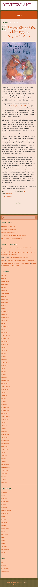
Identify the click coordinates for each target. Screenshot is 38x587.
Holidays (3, 519)
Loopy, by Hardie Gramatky (8, 232)
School (3, 540)
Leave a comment (7, 196)
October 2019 (4, 332)
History (3, 516)
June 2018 (4, 350)
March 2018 (4, 359)
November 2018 (5, 338)
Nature (3, 531)
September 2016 (5, 386)
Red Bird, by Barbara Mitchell (8, 229)
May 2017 (3, 371)
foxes (10, 193)
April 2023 (3, 305)
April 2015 (3, 428)
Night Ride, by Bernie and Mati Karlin (19, 257)
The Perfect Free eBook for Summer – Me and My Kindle (15, 263)
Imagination (4, 522)
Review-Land (17, 5)
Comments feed (5, 568)
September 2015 (5, 416)
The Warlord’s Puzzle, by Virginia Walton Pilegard (13, 235)
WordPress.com (17, 584)
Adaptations (4, 492)
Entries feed (4, 565)
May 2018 (3, 353)
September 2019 (5, 335)
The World (3, 546)
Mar (3, 27)
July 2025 (3, 287)
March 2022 (4, 314)
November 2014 (5, 443)
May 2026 (3, 275)
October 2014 (4, 446)
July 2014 (3, 452)
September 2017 (5, 362)
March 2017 (4, 377)
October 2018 (4, 341)
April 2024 (3, 296)
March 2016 (4, 404)
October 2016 (4, 383)
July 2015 (3, 422)
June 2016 (4, 395)
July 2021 (3, 323)
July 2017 (3, 368)
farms (7, 193)
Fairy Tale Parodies (6, 510)
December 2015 (5, 407)
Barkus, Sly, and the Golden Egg (21, 106)
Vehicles (3, 552)
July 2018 (3, 347)
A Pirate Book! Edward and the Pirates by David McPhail (20, 260)
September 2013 (5, 467)
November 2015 (5, 410)
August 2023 (4, 302)
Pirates (3, 537)
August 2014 (4, 449)
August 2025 (4, 284)
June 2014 (4, 455)
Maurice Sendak (5, 528)
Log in (2, 562)
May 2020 (3, 329)
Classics (3, 504)
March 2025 (4, 290)
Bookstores (4, 498)
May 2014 (3, 458)
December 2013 (5, 464)
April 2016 (3, 401)
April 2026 (3, 278)
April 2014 (3, 461)
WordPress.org (5, 571)
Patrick (3, 260)
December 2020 (5, 326)
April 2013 (3, 479)
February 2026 (5, 281)
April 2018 (3, 356)
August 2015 (4, 419)
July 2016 (3, 392)
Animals (3, 495)
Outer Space (4, 534)
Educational (4, 507)
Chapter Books (5, 501)
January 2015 (4, 437)
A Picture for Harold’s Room (8, 226)
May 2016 (3, 398)
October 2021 (4, 320)
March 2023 (4, 308)
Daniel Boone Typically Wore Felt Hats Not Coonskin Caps (15, 251)
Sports (3, 543)
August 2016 (4, 389)
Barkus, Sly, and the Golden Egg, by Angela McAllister (21, 32)
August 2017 (4, 365)
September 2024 (5, 293)
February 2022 (5, 317)
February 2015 (5, 434)
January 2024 (4, 299)
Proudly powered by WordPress (14, 582)
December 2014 (5, 440)
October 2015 (4, 413)
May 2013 (3, 476)
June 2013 (4, 473)
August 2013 (4, 470)
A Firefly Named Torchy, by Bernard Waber (11, 238)
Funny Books (27, 191)
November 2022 (5, 311)
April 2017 (3, 374)
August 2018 (4, 344)
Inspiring (3, 525)
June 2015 (4, 425)
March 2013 (4, 482)
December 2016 (5, 380)
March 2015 (4, 431)
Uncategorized (5, 549)
